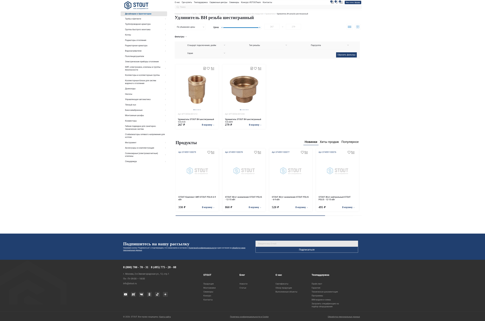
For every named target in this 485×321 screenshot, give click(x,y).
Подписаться (306, 249)
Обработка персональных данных (344, 317)
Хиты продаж (329, 142)
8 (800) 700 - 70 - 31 (135, 267)
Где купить (187, 2)
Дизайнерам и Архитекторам (138, 14)
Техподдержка (201, 2)
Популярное (350, 142)
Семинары (234, 2)
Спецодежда (131, 161)
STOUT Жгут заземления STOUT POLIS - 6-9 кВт (290, 198)
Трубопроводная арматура (138, 24)
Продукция (208, 284)
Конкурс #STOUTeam (251, 2)
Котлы (128, 35)
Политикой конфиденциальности (202, 248)
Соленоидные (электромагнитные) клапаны (141, 154)
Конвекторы (131, 121)
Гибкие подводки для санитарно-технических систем (140, 127)
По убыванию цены (186, 27)
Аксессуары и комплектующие (139, 148)
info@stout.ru (130, 283)
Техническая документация (325, 292)
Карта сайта (165, 317)
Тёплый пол (130, 105)
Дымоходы (130, 88)
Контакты (267, 2)
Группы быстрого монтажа (137, 29)
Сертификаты (281, 284)
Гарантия (316, 288)
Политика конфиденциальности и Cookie (249, 317)
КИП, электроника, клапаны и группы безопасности (142, 68)
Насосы (128, 94)
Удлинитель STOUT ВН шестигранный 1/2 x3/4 (243, 120)
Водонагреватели (133, 51)
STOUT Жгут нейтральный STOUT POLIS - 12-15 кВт (335, 198)
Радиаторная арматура (136, 45)
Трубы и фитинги (133, 19)
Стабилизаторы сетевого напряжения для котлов (145, 135)
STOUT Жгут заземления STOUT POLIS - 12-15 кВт (243, 198)
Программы (317, 295)
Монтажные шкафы (134, 115)
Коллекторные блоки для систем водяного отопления (140, 82)
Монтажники (209, 288)
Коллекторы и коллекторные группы (142, 75)
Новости (243, 284)
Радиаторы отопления (135, 40)
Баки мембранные (133, 110)
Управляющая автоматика (138, 99)
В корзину (207, 207)
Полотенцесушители (134, 56)
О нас (177, 2)
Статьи (242, 288)
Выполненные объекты (286, 292)
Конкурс (207, 295)
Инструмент (130, 142)
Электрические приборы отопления (142, 61)
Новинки (311, 142)
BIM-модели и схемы (321, 300)
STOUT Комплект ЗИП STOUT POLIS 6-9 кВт (197, 198)
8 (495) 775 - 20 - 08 (163, 267)
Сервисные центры (218, 2)
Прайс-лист (317, 284)
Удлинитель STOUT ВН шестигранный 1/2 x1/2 (196, 120)
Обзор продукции (283, 288)
